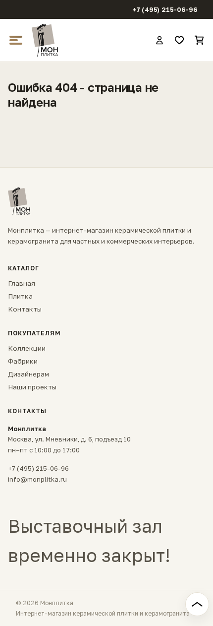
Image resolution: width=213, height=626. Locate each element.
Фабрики (23, 361)
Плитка (20, 296)
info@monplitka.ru (37, 479)
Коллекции (27, 348)
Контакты (25, 309)
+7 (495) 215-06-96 (165, 9)
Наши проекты (32, 387)
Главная (21, 283)
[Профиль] (159, 40)
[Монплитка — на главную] (89, 40)
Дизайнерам (28, 374)
